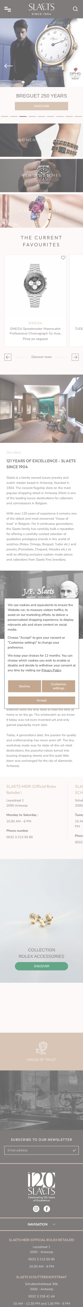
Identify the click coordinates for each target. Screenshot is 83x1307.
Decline (24, 686)
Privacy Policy (51, 670)
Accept (42, 700)
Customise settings (58, 686)
